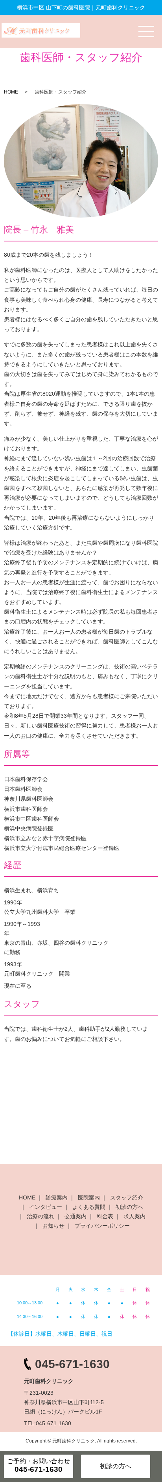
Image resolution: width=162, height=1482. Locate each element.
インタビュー (45, 1207)
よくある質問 (88, 1207)
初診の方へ (129, 1207)
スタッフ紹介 (126, 1197)
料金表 (105, 1216)
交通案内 (75, 1216)
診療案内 (57, 1197)
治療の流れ (40, 1216)
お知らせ (53, 1226)
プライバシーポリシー (102, 1226)
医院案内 (89, 1197)
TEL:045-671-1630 (47, 1423)
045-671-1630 (72, 1364)
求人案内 (134, 1216)
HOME (11, 92)
